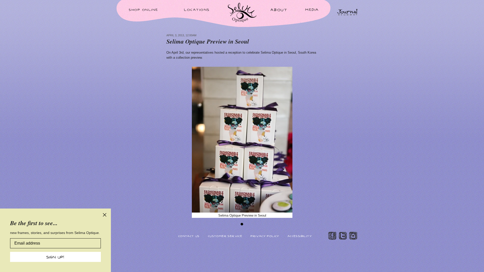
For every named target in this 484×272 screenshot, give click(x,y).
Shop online (143, 10)
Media (312, 9)
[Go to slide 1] (242, 224)
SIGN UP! (55, 257)
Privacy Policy (265, 235)
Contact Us (189, 235)
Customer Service (225, 235)
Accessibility (300, 235)
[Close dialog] (104, 215)
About (279, 9)
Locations (197, 9)
